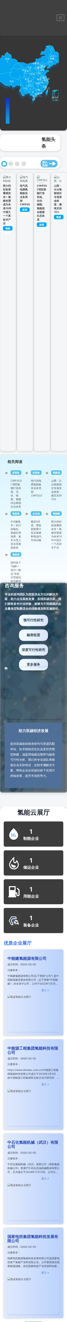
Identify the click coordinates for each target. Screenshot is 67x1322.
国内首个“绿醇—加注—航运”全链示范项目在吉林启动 (16, 573)
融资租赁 (33, 635)
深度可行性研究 (33, 650)
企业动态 (36, 514)
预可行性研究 (33, 620)
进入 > (45, 990)
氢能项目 (58, 217)
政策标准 (24, 210)
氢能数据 (7, 229)
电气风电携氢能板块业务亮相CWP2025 (37, 488)
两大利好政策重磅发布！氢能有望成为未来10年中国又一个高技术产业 (7, 204)
